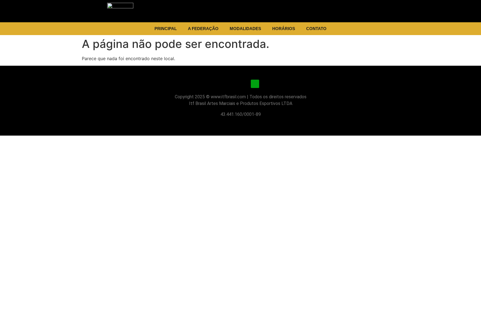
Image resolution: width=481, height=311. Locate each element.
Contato (316, 28)
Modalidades (245, 28)
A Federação (203, 28)
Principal (165, 28)
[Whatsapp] (255, 84)
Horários (283, 28)
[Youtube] (240, 84)
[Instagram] (226, 84)
